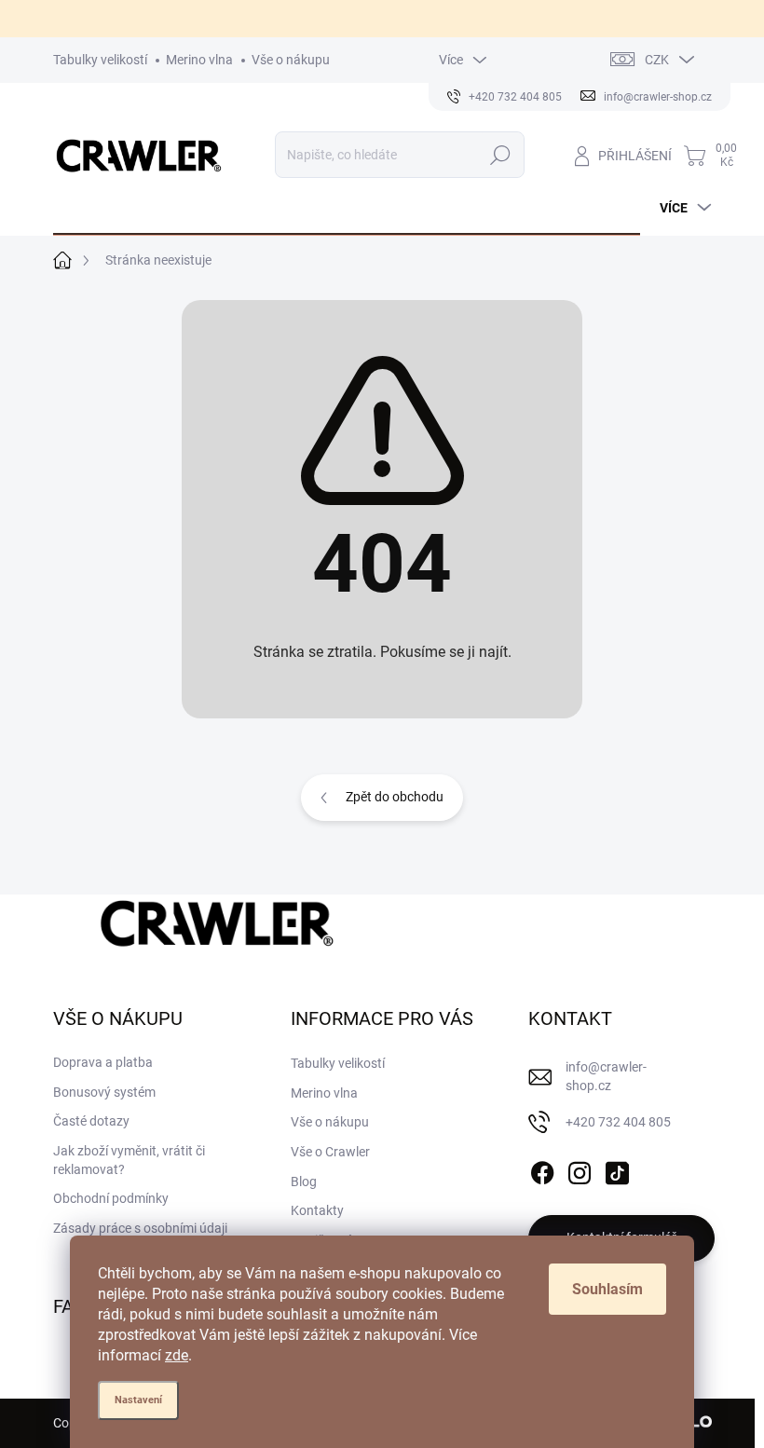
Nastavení (138, 1400)
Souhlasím (607, 1289)
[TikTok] (617, 1169)
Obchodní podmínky (111, 1198)
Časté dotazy (91, 1120)
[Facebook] (542, 1169)
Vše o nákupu (291, 59)
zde (176, 1355)
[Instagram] (579, 1169)
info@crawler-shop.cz (606, 1076)
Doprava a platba (103, 1062)
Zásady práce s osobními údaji (140, 1228)
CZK (657, 59)
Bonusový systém (104, 1092)
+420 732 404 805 (618, 1121)
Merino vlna (199, 59)
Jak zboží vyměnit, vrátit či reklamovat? (129, 1160)
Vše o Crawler (330, 1151)
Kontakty (317, 1210)
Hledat (500, 154)
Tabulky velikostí (100, 59)
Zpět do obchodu (394, 796)
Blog (304, 1181)
